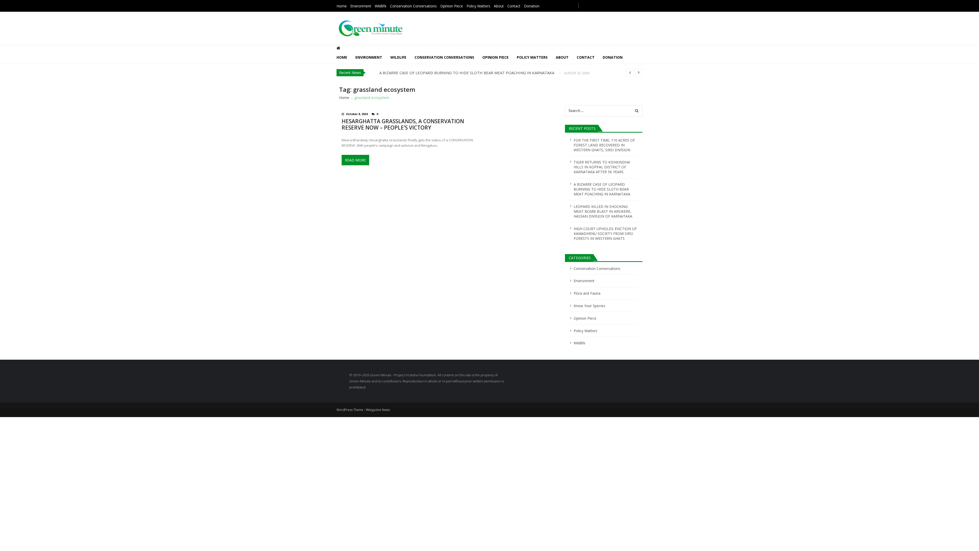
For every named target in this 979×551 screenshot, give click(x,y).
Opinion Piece (451, 6)
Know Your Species (589, 305)
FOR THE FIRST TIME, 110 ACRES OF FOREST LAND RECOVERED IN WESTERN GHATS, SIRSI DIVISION (604, 145)
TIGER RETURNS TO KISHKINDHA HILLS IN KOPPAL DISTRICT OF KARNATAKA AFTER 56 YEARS (602, 167)
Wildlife (381, 6)
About (499, 6)
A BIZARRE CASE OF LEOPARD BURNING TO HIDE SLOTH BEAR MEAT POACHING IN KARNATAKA (466, 72)
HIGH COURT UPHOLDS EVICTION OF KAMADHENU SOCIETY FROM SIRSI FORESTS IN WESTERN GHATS (605, 233)
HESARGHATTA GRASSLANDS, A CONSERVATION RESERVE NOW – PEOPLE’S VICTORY (403, 124)
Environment (360, 6)
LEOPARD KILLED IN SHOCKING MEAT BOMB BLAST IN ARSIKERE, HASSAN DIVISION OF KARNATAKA (603, 211)
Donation (531, 6)
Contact (513, 6)
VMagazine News (378, 410)
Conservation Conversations (413, 6)
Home (342, 6)
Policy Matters (478, 6)
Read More (355, 160)
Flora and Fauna (587, 293)
